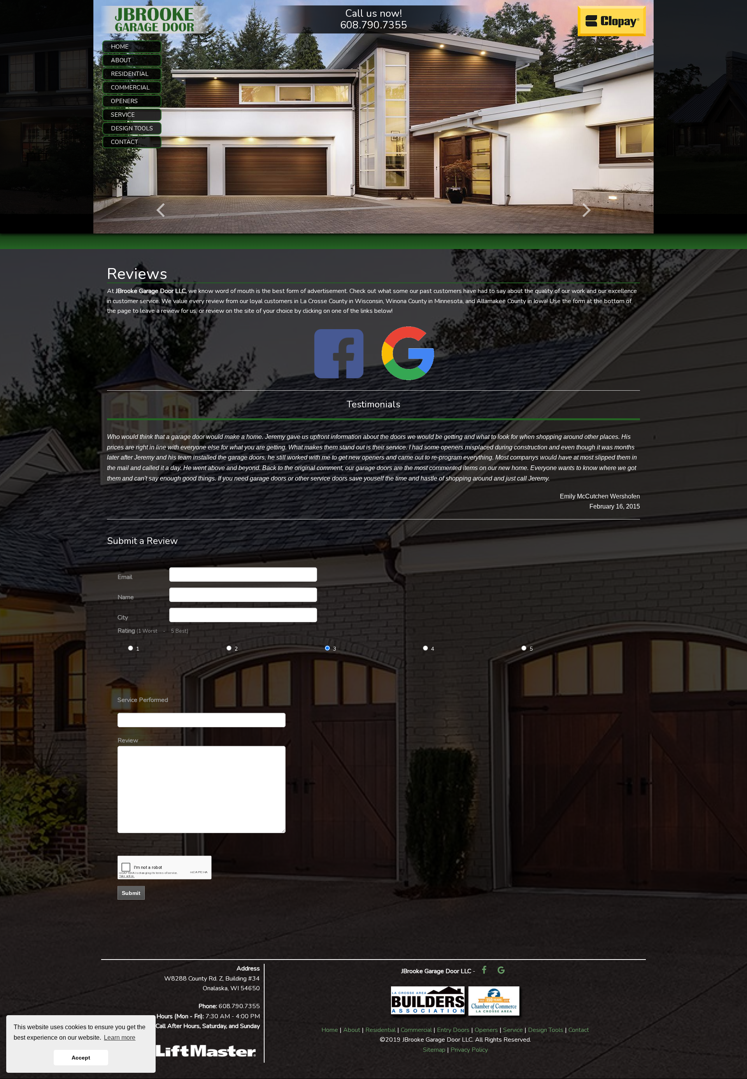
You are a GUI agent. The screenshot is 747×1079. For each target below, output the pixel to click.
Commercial (416, 1030)
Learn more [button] (119, 1037)
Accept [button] (81, 1057)
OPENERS (124, 101)
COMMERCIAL (130, 87)
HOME (119, 47)
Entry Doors (453, 1030)
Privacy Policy (469, 1050)
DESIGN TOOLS (132, 128)
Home (329, 1030)
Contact (578, 1030)
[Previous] (161, 210)
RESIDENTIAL (130, 74)
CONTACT (124, 142)
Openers (486, 1030)
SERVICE (123, 115)
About (351, 1030)
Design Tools (545, 1030)
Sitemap (434, 1050)
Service (513, 1030)
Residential (380, 1030)
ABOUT (121, 60)
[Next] (585, 210)
